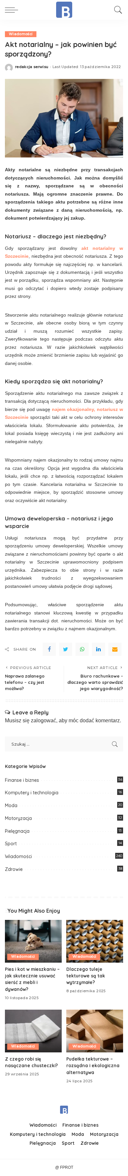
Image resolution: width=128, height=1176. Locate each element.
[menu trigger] (13, 10)
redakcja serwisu (32, 67)
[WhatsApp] (82, 649)
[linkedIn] (98, 649)
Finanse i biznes (22, 780)
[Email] (114, 649)
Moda (11, 805)
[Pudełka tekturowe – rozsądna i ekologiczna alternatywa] (94, 1031)
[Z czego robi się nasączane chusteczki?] (33, 1031)
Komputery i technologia (31, 793)
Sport (11, 844)
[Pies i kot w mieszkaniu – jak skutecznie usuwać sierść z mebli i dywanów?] (33, 941)
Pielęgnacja (17, 831)
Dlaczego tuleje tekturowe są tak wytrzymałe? (85, 975)
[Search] (116, 10)
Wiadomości (20, 34)
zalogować (43, 720)
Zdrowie (14, 869)
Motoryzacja (18, 818)
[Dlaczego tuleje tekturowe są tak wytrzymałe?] (94, 941)
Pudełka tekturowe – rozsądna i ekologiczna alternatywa (92, 1065)
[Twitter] (65, 649)
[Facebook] (49, 649)
